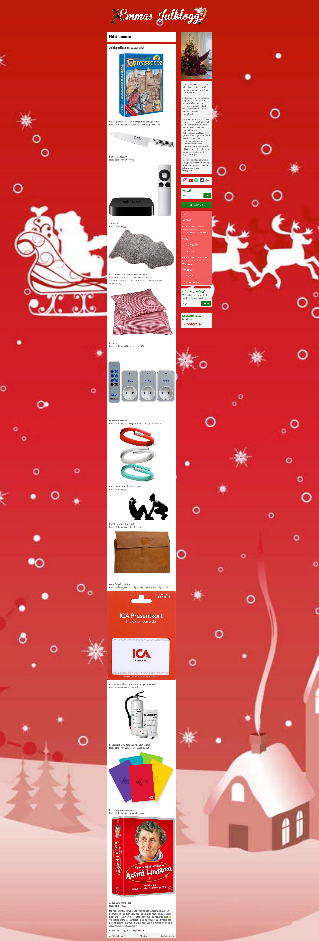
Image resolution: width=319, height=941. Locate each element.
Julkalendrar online (194, 232)
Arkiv (185, 238)
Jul (118, 931)
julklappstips (125, 931)
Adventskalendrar (193, 226)
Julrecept (188, 251)
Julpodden (188, 276)
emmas (141, 931)
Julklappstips (190, 245)
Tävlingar (187, 270)
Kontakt (186, 220)
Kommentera (167, 936)
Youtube (187, 263)
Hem (184, 213)
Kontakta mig (196, 205)
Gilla (145, 936)
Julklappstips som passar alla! (126, 48)
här (124, 226)
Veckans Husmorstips (194, 257)
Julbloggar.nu (190, 282)
